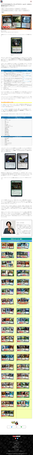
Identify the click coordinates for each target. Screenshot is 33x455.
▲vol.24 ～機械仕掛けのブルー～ (5, 361)
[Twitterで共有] (11, 427)
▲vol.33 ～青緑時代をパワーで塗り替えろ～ (22, 398)
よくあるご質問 (16, 449)
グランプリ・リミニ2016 (26, 81)
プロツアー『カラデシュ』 (26, 72)
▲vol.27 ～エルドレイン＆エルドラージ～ (21, 370)
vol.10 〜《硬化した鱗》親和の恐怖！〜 (21, 285)
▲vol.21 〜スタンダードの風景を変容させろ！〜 (22, 342)
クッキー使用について (16, 444)
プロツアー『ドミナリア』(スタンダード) (27, 79)
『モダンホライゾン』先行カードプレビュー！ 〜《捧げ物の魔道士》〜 (23, 305)
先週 (3, 105)
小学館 (16, 440)
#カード (20, 10)
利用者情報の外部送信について (16, 447)
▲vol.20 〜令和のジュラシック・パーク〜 (6, 342)
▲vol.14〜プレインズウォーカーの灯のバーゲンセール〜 (7, 315)
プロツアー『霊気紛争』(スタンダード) (27, 75)
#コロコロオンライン (26, 10)
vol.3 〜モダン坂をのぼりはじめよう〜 (5, 258)
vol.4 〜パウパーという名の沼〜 (20, 258)
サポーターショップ (16, 448)
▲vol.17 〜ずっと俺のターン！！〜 (21, 324)
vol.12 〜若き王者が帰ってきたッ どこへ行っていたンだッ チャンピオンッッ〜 (23, 295)
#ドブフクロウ (24, 8)
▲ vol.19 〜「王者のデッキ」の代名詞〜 (21, 333)
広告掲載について (16, 445)
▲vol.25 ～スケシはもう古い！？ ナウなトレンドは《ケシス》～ (23, 361)
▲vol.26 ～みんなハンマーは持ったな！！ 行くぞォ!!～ (7, 370)
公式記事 (5, 109)
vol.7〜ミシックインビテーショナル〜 (5, 276)
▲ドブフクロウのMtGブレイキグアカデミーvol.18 (7, 333)
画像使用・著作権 (16, 443)
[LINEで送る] (21, 427)
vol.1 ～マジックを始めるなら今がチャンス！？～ (7, 249)
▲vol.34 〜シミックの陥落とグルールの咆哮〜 (6, 407)
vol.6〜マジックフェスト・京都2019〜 (21, 267)
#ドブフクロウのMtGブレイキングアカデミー (7, 10)
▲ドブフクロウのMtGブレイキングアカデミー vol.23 (23, 351)
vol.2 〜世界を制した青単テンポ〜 (21, 249)
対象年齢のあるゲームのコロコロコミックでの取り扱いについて (16, 451)
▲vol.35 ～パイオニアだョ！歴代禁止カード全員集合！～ (22, 407)
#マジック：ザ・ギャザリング (9, 8)
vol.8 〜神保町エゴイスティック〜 (21, 276)
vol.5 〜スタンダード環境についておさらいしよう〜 (7, 267)
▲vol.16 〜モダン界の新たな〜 (4, 324)
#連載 (2, 12)
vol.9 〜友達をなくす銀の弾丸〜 (5, 285)
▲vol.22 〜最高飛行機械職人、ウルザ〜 (5, 351)
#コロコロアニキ (18, 8)
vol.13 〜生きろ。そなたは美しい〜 (5, 305)
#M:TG (2, 8)
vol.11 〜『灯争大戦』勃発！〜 (4, 295)
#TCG (16, 10)
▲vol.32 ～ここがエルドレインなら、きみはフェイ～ (7, 398)
